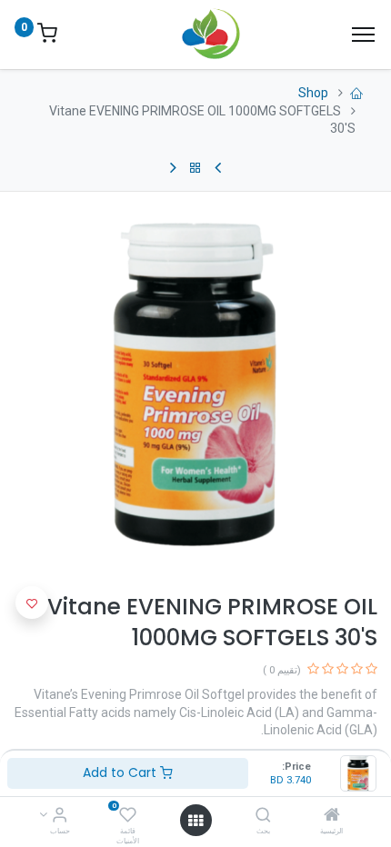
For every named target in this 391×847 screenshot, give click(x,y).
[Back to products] (195, 168)
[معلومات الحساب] (59, 816)
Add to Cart (121, 772)
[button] (31, 602)
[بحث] (263, 816)
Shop (313, 92)
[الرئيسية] (332, 816)
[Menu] (363, 34)
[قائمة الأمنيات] (127, 816)
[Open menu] (195, 821)
